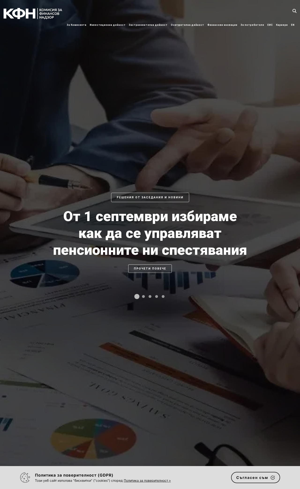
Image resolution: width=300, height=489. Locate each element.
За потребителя (252, 25)
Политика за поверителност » (147, 480)
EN (293, 25)
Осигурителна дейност (187, 25)
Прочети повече (150, 285)
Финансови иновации (222, 25)
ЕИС (270, 25)
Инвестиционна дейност (108, 25)
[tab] (136, 296)
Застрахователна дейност (148, 25)
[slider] (150, 249)
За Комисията (76, 25)
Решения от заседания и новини (150, 197)
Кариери (282, 25)
